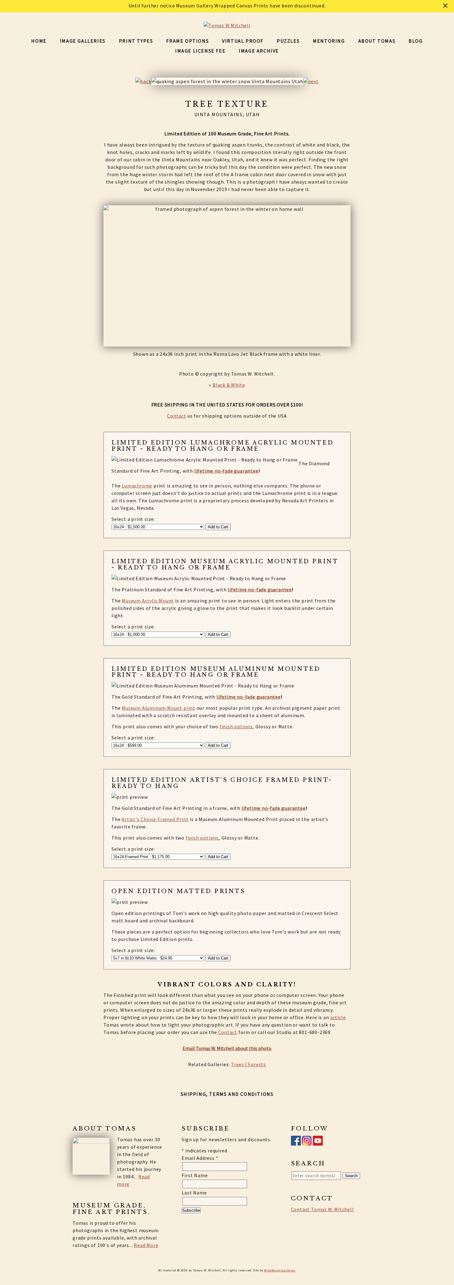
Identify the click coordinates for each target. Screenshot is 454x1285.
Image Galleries (83, 41)
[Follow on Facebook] (296, 1142)
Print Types (136, 41)
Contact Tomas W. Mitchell (322, 1209)
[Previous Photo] (143, 81)
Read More (146, 1245)
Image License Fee (200, 51)
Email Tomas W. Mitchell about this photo (227, 1048)
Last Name (194, 1192)
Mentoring (329, 41)
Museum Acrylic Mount (148, 601)
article (338, 1017)
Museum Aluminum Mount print (158, 708)
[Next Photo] (311, 81)
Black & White (228, 385)
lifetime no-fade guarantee (226, 471)
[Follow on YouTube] (318, 1142)
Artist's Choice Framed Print (155, 819)
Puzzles (288, 41)
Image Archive (259, 51)
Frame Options (187, 41)
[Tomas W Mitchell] (227, 25)
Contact (176, 416)
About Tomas (377, 41)
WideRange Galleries (279, 1270)
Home (38, 41)
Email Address (200, 1158)
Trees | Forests (248, 1064)
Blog (415, 41)
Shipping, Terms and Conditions (227, 1094)
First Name (195, 1175)
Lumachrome (137, 486)
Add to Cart (218, 527)
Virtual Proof (242, 41)
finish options (236, 726)
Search (351, 1175)
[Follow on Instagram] (307, 1142)
